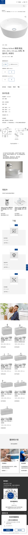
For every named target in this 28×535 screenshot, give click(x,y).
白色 (6, 64)
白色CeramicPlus (14, 64)
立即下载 (5, 242)
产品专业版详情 (13, 143)
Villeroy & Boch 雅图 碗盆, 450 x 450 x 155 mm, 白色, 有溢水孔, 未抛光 (13, 11)
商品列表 (3, 10)
